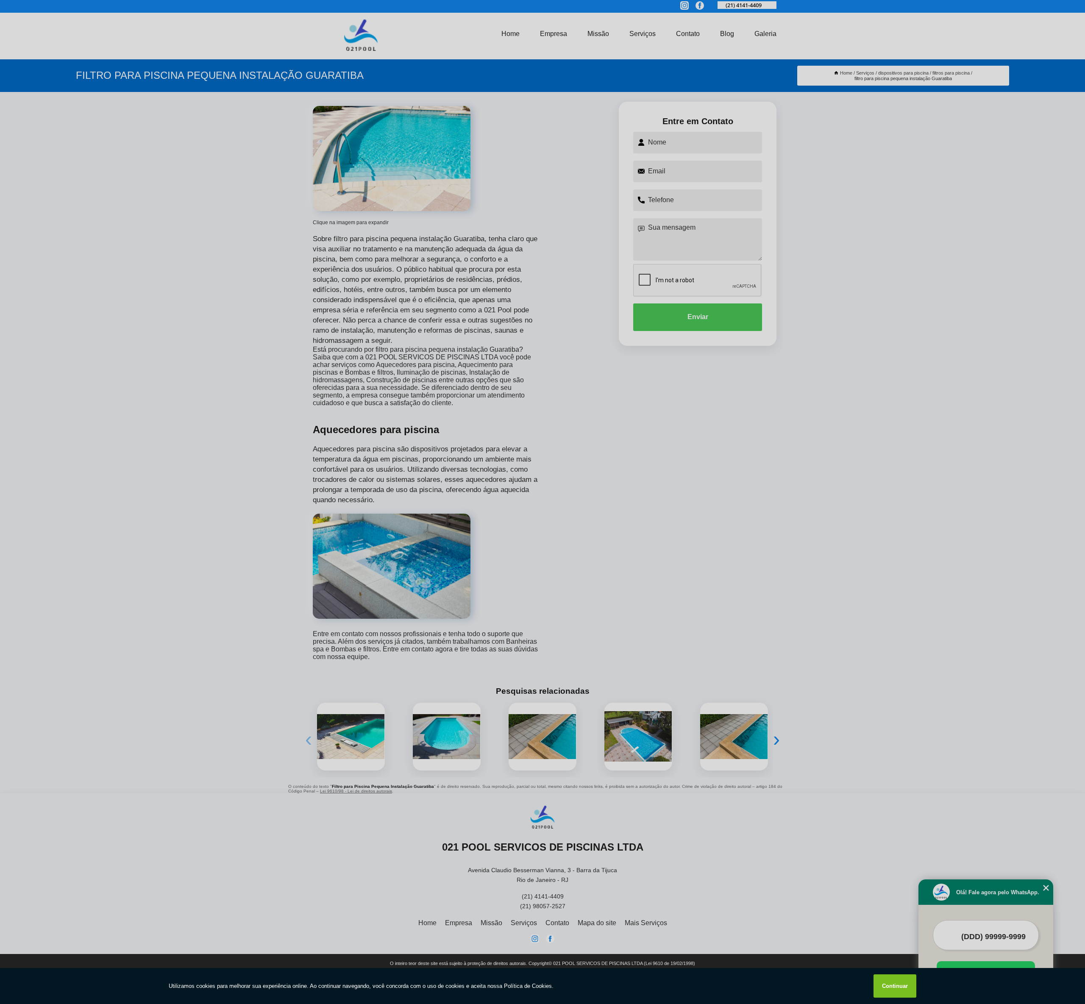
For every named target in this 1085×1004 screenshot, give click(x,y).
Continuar (895, 986)
